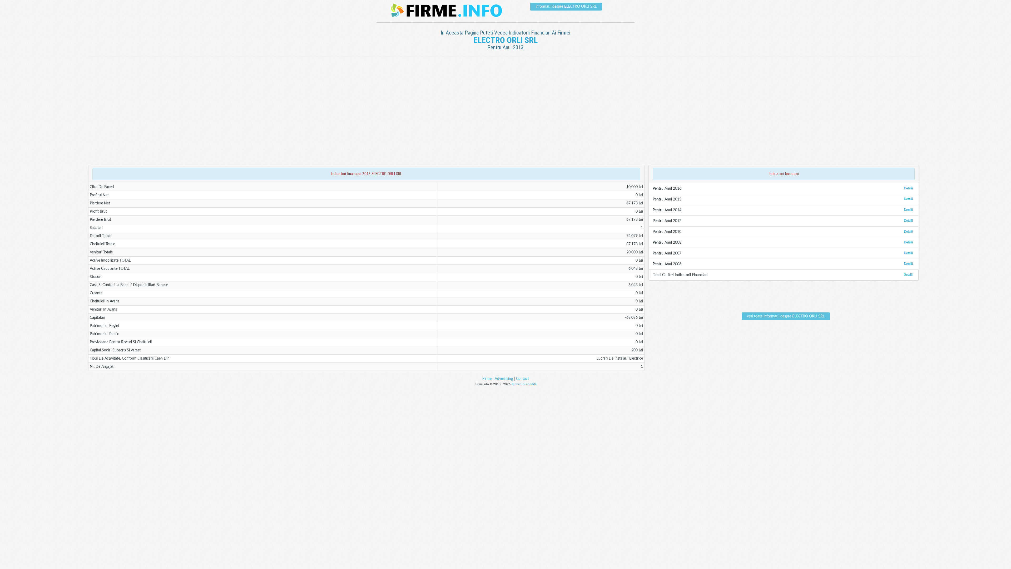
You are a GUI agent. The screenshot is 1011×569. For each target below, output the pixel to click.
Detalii (908, 188)
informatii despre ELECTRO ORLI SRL (566, 6)
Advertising (504, 379)
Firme (487, 379)
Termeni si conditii (524, 384)
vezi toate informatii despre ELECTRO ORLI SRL (786, 316)
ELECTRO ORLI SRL (505, 40)
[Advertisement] (505, 74)
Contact (522, 379)
